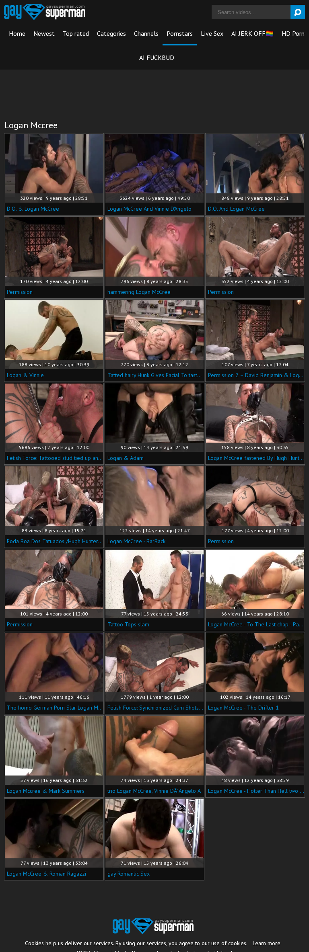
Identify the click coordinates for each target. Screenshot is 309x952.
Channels (146, 33)
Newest (44, 33)
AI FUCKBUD (156, 57)
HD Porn (293, 33)
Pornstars (180, 33)
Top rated (76, 33)
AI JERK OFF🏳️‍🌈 (252, 33)
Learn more (266, 943)
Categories (111, 33)
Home (17, 33)
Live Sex (212, 33)
